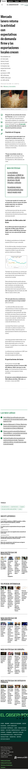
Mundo (3, 730)
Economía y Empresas (7, 728)
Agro (22, 4)
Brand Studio (22, 728)
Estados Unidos (5, 739)
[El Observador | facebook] (18, 716)
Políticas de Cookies (5, 760)
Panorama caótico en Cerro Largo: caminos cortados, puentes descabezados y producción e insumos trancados (13, 537)
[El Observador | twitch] (26, 718)
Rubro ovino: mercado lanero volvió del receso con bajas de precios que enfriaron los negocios (13, 543)
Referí (24, 723)
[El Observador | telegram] (23, 718)
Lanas (20, 509)
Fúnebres (9, 732)
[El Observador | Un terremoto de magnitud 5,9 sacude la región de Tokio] (3, 654)
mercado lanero (5, 506)
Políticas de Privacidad (6, 762)
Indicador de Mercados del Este (8, 509)
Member (7, 723)
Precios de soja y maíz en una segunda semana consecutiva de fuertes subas (13, 532)
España (19, 736)
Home (2, 723)
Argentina (10, 1)
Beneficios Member (15, 723)
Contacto (3, 767)
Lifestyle (23, 730)
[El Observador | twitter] (15, 716)
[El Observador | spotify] (20, 718)
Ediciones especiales (7, 734)
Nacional (3, 725)
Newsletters (4, 736)
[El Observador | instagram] (20, 716)
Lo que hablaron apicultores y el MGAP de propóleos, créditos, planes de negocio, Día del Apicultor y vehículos (13, 522)
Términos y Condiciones (6, 765)
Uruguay (4, 1)
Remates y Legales (18, 732)
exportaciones (14, 506)
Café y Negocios (12, 725)
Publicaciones (18, 734)
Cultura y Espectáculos (13, 730)
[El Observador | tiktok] (26, 716)
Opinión (3, 732)
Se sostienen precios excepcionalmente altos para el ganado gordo (13, 527)
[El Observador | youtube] (23, 716)
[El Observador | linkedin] (17, 718)
